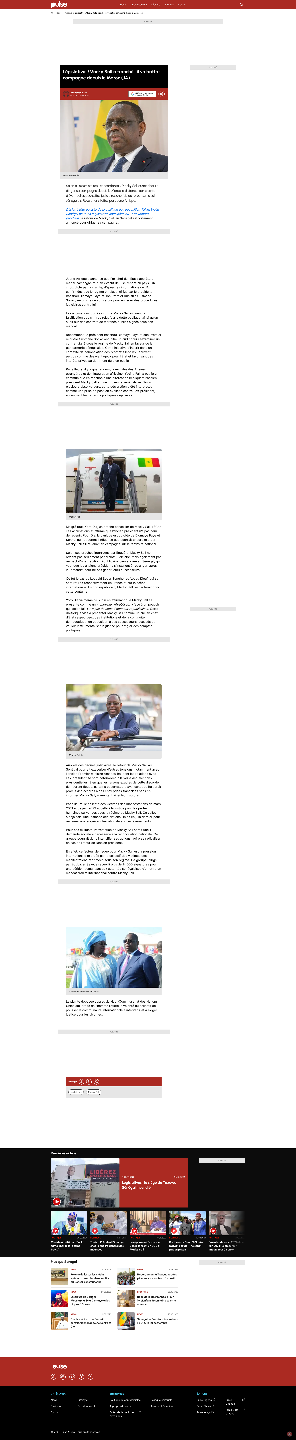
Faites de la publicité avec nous (122, 1414)
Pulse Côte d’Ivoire (232, 1411)
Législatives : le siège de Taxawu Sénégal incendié (149, 1185)
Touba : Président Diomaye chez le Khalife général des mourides (107, 1245)
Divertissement (139, 4)
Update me (76, 1092)
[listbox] (148, 1232)
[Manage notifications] (289, 1434)
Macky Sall (93, 1092)
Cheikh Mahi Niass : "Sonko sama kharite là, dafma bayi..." (67, 1245)
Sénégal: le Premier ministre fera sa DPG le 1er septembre (157, 1321)
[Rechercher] (241, 4)
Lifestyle (155, 4)
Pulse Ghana (204, 1406)
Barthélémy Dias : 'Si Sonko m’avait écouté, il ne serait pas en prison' (186, 1245)
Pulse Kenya (204, 1412)
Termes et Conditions (163, 1406)
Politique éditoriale (161, 1399)
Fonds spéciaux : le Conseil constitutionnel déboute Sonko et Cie (91, 1323)
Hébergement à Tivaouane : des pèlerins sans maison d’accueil (157, 1276)
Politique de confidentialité (125, 1399)
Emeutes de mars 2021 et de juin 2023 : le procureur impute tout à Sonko (226, 1245)
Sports (181, 4)
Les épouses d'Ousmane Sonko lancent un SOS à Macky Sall (145, 1245)
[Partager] (161, 94)
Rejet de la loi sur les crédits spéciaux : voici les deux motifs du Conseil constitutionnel (90, 1278)
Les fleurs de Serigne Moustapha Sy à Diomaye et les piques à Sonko (90, 1300)
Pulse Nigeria (204, 1399)
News (123, 4)
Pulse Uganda (230, 1401)
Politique (68, 13)
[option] (69, 1232)
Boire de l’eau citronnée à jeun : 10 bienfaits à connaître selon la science (156, 1300)
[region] (148, 1232)
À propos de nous (120, 1406)
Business (169, 4)
